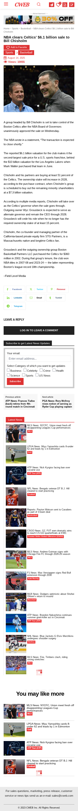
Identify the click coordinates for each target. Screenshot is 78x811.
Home (7, 28)
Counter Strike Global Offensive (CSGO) (45, 536)
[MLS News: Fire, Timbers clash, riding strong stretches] (16, 665)
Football (31, 494)
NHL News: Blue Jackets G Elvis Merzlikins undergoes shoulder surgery (50, 637)
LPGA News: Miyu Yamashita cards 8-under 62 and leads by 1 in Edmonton (50, 447)
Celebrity (32, 370)
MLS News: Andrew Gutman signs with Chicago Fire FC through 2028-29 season (48, 552)
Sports (15, 28)
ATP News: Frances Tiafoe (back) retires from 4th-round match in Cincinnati (20, 404)
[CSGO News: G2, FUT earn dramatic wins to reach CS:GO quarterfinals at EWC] (16, 538)
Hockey (31, 642)
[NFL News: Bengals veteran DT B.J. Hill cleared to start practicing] (16, 496)
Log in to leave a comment (39, 330)
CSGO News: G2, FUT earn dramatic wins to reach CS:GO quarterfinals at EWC (49, 531)
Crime (46, 370)
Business (15, 370)
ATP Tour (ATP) (34, 473)
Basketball (26, 28)
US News (44, 375)
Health (60, 370)
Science (15, 375)
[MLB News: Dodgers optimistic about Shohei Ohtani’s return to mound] (16, 602)
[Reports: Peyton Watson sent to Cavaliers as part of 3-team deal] (16, 517)
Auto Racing (33, 578)
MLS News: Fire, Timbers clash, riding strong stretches (47, 658)
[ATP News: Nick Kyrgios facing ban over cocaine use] (16, 475)
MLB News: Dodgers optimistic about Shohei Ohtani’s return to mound (50, 595)
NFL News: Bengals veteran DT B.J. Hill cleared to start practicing (48, 489)
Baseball (32, 600)
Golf (30, 452)
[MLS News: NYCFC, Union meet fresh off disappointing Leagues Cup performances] (16, 433)
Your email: (13, 353)
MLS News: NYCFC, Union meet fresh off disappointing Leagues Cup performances (49, 426)
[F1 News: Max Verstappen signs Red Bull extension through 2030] (16, 581)
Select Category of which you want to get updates (36, 365)
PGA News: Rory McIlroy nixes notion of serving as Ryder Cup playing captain (57, 404)
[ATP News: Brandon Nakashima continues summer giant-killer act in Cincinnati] (16, 623)
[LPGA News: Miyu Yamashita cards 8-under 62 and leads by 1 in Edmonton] (16, 454)
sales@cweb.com (62, 795)
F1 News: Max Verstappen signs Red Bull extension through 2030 (49, 573)
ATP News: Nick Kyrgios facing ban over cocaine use (48, 468)
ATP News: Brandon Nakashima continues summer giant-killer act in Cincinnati (49, 616)
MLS (30, 431)
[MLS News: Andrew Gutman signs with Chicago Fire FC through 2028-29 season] (16, 560)
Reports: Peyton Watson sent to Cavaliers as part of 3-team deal (49, 510)
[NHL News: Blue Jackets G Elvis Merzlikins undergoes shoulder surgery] (16, 644)
